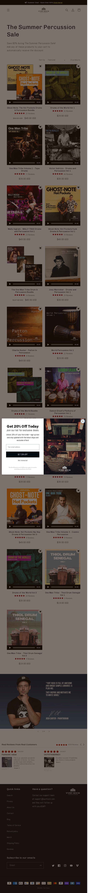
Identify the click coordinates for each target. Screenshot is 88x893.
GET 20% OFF (23, 454)
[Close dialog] (83, 421)
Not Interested (22, 460)
